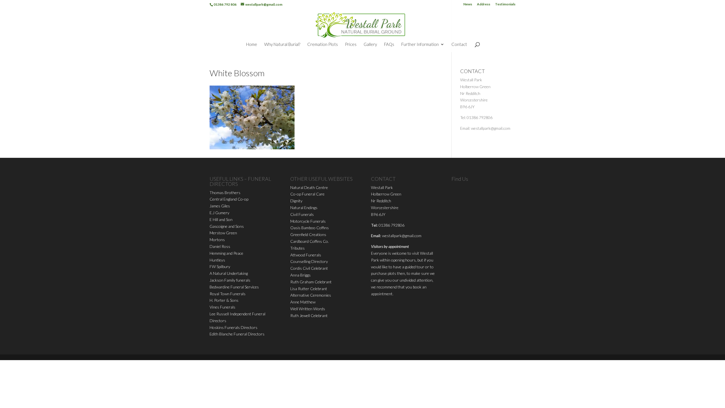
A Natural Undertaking (229, 273)
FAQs (389, 44)
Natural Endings (303, 207)
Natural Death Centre (309, 187)
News (467, 4)
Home (251, 44)
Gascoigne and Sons (227, 226)
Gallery (370, 44)
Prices (351, 44)
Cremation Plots (322, 44)
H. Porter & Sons (224, 300)
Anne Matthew (302, 301)
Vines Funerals (222, 307)
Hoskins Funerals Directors (233, 327)
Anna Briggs (300, 275)
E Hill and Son (221, 219)
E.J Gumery (219, 212)
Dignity (296, 200)
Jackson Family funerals (230, 280)
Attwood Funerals (305, 254)
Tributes (297, 248)
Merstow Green (223, 232)
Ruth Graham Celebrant (311, 281)
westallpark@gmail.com (401, 235)
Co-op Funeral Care (307, 194)
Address (483, 4)
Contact (459, 44)
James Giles (220, 205)
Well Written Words (307, 308)
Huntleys (217, 260)
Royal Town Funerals (228, 293)
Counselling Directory (309, 261)
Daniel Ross (220, 246)
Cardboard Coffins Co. (309, 241)
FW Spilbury (220, 266)
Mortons (217, 239)
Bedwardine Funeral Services (234, 286)
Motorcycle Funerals (308, 221)
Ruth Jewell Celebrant (309, 315)
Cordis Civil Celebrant (309, 268)
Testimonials (505, 4)
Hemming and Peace (226, 253)
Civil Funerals (302, 214)
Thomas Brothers (225, 192)
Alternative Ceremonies (310, 295)
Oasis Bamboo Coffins (309, 227)
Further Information (420, 44)
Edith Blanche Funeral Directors (237, 334)
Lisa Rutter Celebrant (308, 288)
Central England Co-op (229, 199)
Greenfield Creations (308, 234)
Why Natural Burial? (282, 44)
